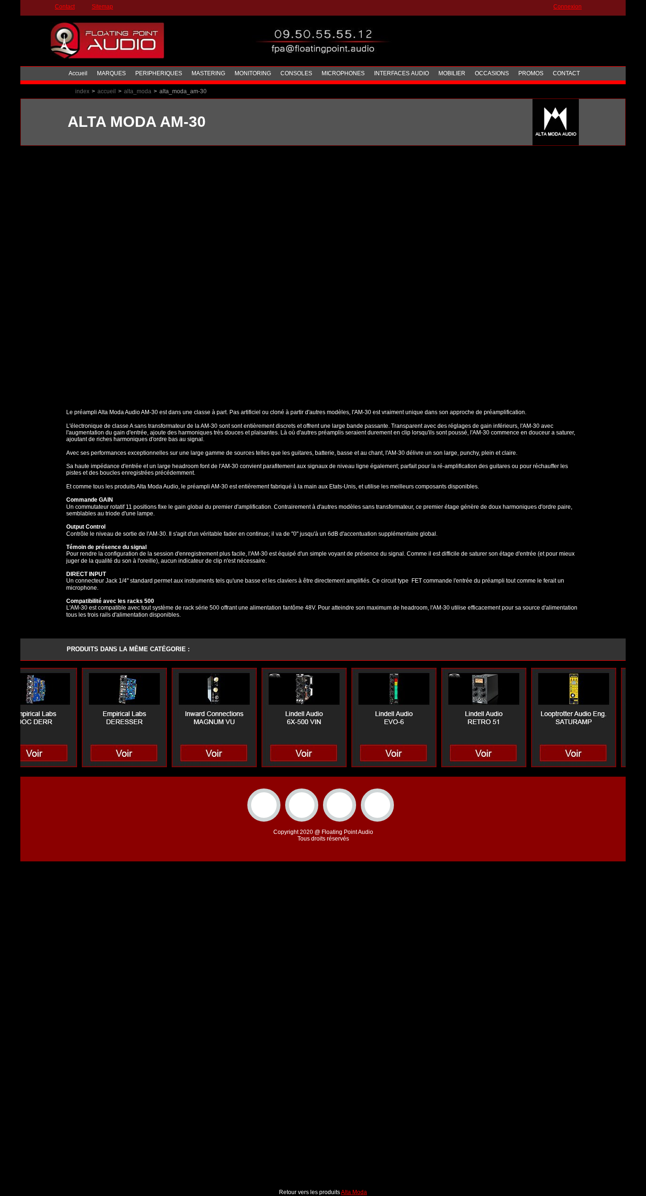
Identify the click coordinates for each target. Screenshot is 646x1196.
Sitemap (102, 6)
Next (594, 145)
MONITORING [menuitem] (253, 73)
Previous (52, 145)
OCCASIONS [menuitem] (492, 73)
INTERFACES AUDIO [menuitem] (401, 73)
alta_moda (137, 91)
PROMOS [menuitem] (530, 73)
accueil (106, 91)
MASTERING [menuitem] (208, 73)
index (82, 91)
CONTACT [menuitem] (566, 73)
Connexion (567, 6)
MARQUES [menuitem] (111, 73)
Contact (65, 6)
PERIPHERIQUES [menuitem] (158, 73)
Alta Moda (354, 1192)
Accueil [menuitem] (78, 73)
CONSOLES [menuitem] (296, 73)
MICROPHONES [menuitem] (343, 73)
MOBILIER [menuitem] (451, 73)
